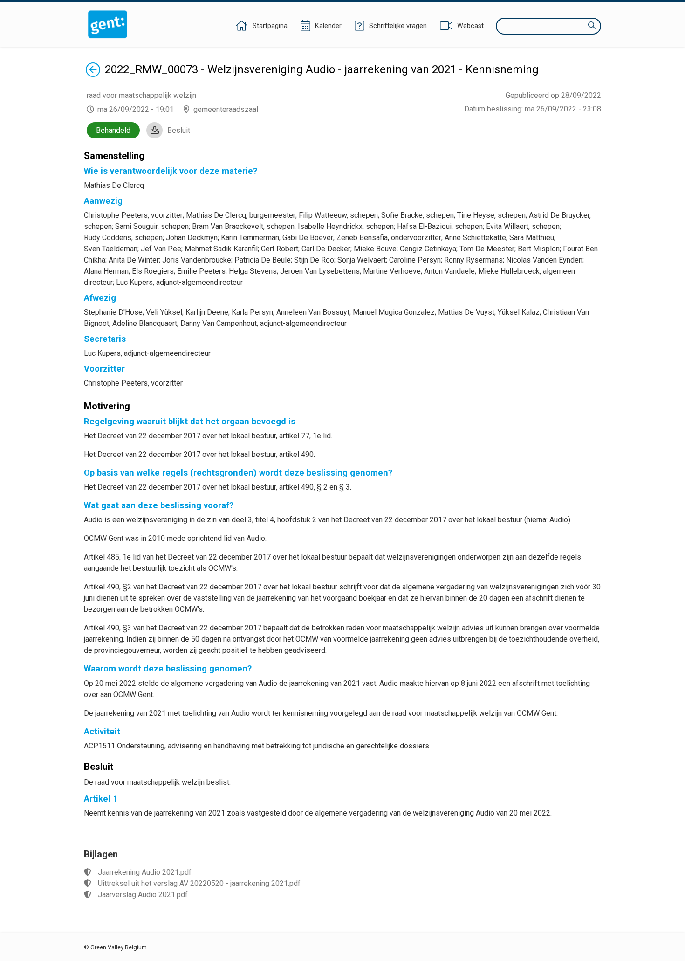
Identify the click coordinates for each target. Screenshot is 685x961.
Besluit (178, 130)
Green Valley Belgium (118, 947)
